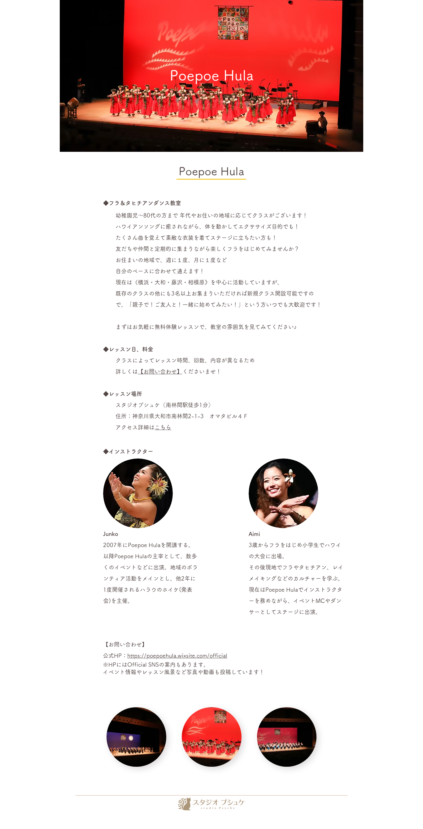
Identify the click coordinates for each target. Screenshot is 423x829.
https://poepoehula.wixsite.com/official (177, 655)
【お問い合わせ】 (160, 371)
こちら (163, 427)
